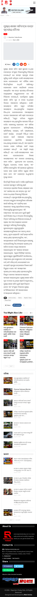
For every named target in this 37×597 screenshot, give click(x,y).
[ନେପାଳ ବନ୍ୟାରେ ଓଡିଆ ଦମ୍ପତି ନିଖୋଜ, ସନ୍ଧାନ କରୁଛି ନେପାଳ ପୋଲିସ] (8, 491)
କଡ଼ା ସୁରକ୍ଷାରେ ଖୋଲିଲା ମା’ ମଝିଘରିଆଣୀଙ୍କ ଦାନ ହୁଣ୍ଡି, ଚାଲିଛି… (21, 380)
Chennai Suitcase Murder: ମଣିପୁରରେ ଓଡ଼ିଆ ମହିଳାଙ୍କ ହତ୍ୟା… (22, 391)
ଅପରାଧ (22, 317)
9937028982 (7, 558)
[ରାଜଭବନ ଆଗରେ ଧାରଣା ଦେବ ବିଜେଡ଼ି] (8, 425)
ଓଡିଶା (5, 34)
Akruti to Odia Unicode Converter (12, 574)
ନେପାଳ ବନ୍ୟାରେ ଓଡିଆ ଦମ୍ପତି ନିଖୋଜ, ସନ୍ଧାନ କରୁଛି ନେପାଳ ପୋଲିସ (23, 491)
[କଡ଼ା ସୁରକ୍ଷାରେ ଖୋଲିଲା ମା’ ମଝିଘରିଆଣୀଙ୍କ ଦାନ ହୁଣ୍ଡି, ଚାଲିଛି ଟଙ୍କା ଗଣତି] (10, 320)
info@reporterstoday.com (11, 549)
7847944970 (15, 558)
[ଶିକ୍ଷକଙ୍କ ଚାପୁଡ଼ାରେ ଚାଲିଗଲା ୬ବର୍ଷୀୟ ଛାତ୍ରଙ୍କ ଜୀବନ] (8, 503)
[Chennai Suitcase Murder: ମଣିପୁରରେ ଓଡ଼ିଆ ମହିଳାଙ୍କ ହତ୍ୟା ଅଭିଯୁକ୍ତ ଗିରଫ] (26, 320)
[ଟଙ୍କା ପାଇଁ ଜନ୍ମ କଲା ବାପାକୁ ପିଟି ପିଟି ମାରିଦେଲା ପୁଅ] (8, 435)
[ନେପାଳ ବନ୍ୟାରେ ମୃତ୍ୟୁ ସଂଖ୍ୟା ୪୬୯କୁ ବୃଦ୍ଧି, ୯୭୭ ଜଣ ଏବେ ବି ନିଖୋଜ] (8, 470)
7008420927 (7, 556)
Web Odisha (28, 595)
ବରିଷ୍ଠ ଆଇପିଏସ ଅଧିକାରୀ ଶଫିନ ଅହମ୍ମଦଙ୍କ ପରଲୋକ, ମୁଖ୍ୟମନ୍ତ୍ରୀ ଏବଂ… (23, 413)
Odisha (20, 297)
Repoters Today (27, 297)
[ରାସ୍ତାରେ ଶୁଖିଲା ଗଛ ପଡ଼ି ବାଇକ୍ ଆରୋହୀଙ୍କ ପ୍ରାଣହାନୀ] (8, 444)
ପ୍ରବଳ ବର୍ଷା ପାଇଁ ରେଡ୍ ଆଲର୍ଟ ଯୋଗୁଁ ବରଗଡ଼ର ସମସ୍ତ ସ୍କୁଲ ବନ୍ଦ (22, 402)
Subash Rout (8, 300)
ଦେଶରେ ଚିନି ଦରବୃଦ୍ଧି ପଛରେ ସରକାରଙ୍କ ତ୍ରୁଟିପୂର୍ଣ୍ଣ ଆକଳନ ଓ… (23, 512)
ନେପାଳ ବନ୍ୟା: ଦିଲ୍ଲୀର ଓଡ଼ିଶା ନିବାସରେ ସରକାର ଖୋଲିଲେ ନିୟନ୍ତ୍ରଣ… (22, 480)
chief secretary (12, 297)
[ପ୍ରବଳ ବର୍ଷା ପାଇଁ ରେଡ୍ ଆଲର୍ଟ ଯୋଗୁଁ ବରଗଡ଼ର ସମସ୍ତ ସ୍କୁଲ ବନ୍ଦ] (10, 344)
